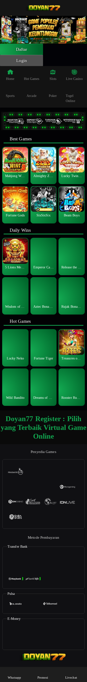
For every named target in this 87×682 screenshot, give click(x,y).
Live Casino (74, 79)
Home (10, 79)
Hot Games (31, 79)
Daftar (21, 49)
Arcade (31, 96)
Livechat (71, 677)
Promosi (42, 677)
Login (21, 60)
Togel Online (70, 98)
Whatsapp (14, 677)
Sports (10, 96)
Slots (53, 79)
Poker (53, 96)
